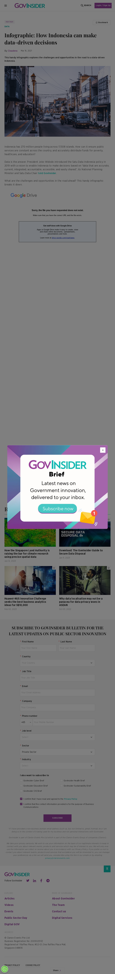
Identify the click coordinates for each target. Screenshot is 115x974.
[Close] (102, 450)
